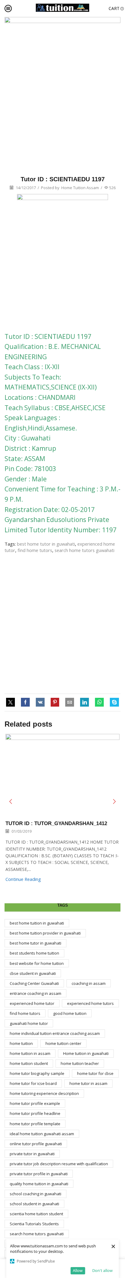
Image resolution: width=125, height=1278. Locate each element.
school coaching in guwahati (35, 1193)
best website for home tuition (37, 963)
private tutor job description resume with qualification (59, 1163)
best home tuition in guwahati (37, 923)
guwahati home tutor (29, 1023)
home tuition (21, 1043)
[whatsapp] (99, 702)
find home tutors (35, 550)
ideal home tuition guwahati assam (42, 1133)
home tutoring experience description (44, 1093)
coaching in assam (89, 983)
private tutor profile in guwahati (39, 1173)
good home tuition (69, 1013)
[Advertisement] (62, 623)
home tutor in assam (88, 1083)
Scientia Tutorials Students (34, 1223)
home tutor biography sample (37, 1073)
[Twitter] (12, 702)
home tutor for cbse (95, 1073)
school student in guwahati (34, 1203)
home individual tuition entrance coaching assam (55, 1033)
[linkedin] (84, 702)
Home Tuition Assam (80, 187)
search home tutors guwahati (84, 550)
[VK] (40, 702)
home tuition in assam (30, 1053)
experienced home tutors (90, 1003)
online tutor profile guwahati (36, 1143)
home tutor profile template (35, 1123)
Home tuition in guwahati (86, 1053)
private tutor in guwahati (32, 1153)
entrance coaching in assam (35, 993)
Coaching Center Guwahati (34, 983)
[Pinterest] (55, 702)
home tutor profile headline (35, 1113)
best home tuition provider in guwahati (45, 933)
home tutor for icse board (33, 1083)
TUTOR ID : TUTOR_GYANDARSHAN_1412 (56, 823)
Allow (78, 1270)
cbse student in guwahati (33, 973)
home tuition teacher (80, 1063)
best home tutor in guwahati (46, 544)
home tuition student (29, 1063)
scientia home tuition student (36, 1213)
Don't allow (102, 1270)
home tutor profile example (35, 1103)
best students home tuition (34, 953)
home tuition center (63, 1043)
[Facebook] (25, 702)
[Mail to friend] (69, 702)
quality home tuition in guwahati (39, 1183)
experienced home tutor (32, 1003)
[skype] (113, 702)
